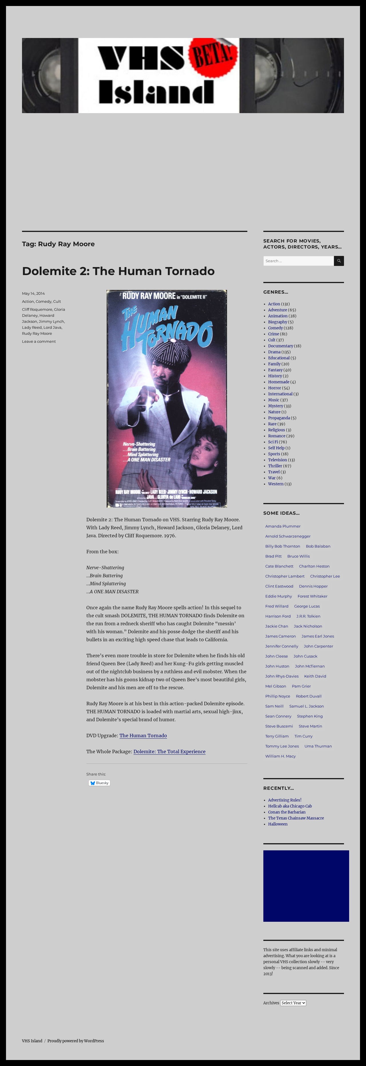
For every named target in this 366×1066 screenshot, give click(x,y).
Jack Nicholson (308, 626)
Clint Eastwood (279, 586)
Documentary (280, 346)
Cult (57, 301)
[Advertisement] (183, 189)
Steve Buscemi (279, 726)
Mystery (275, 406)
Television (277, 460)
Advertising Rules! (285, 800)
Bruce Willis (298, 556)
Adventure (277, 310)
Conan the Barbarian (287, 812)
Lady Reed (32, 327)
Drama (274, 352)
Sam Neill (274, 706)
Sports (274, 454)
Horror (274, 388)
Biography (277, 322)
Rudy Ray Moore (37, 333)
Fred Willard (277, 606)
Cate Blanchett (279, 566)
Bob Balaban (318, 546)
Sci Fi (273, 442)
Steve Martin (310, 726)
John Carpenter (318, 646)
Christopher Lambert (285, 576)
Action (28, 301)
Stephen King (310, 716)
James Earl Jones (318, 636)
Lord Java (52, 327)
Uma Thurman (318, 746)
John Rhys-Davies (282, 676)
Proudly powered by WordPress (75, 1041)
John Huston (277, 666)
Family (274, 364)
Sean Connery (278, 716)
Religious (276, 430)
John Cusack (305, 656)
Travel (274, 472)
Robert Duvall (309, 696)
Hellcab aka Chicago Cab (290, 806)
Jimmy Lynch (51, 321)
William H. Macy (280, 756)
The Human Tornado (143, 735)
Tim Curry (304, 736)
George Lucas (307, 606)
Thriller (275, 466)
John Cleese (276, 656)
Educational (279, 358)
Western (276, 484)
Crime (273, 334)
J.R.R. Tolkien (309, 616)
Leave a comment (39, 341)
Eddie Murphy (278, 596)
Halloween (278, 824)
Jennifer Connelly (281, 646)
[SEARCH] (339, 261)
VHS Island (32, 1041)
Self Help (276, 448)
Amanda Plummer (283, 526)
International (280, 394)
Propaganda (279, 418)
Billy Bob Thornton (282, 546)
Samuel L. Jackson (306, 706)
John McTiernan (310, 666)
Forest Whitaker (312, 596)
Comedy (43, 301)
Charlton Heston (314, 566)
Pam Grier (301, 686)
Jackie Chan (276, 626)
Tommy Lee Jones (282, 746)
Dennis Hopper (313, 586)
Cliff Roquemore (37, 309)
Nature (274, 412)
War (272, 478)
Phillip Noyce (277, 696)
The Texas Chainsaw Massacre (296, 818)
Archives (271, 1003)
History (275, 376)
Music (273, 400)
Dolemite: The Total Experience (170, 751)
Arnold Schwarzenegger (288, 536)
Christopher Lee (325, 576)
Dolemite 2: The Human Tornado (118, 271)
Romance (276, 436)
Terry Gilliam (277, 736)
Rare (272, 424)
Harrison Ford (278, 616)
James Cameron (280, 636)
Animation (278, 316)
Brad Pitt (273, 556)
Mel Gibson (275, 686)
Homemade (278, 382)
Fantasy (275, 370)
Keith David (315, 676)
